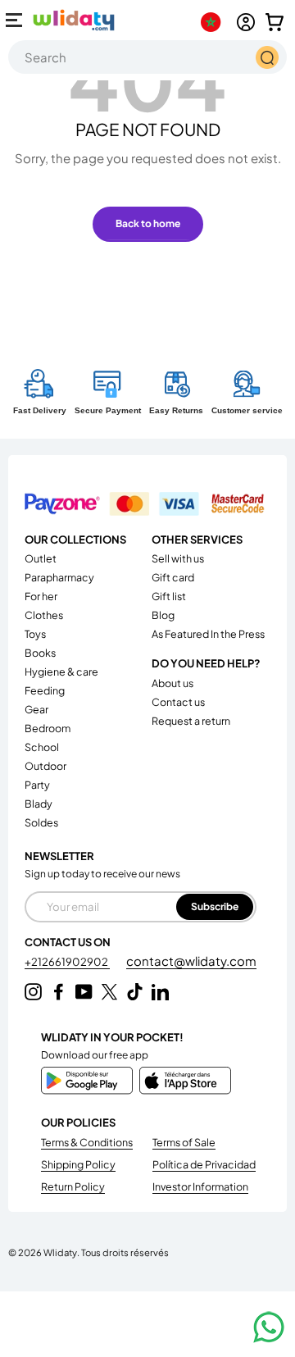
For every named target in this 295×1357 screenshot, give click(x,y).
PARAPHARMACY (59, 577)
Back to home (148, 223)
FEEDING (45, 690)
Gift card (173, 577)
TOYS (35, 633)
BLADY (38, 803)
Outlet (41, 558)
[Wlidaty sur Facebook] (58, 992)
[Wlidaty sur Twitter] (109, 992)
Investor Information (200, 1186)
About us (172, 683)
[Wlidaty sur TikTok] (134, 992)
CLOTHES (44, 615)
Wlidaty (60, 1252)
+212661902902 (67, 961)
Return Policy (73, 1186)
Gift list (169, 596)
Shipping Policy (78, 1164)
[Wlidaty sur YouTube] (84, 992)
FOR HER (41, 596)
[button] (274, 22)
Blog (163, 615)
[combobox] (147, 57)
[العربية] (214, 22)
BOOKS (40, 652)
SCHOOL (42, 747)
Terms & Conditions (87, 1142)
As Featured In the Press (208, 633)
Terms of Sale (184, 1142)
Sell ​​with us (178, 558)
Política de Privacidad (204, 1164)
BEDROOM (47, 728)
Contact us (178, 701)
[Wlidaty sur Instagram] (33, 992)
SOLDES (41, 822)
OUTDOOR (45, 765)
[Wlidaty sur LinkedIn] (160, 992)
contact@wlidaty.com (191, 960)
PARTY (37, 784)
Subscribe (214, 906)
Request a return (191, 720)
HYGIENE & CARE (61, 671)
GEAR (36, 709)
